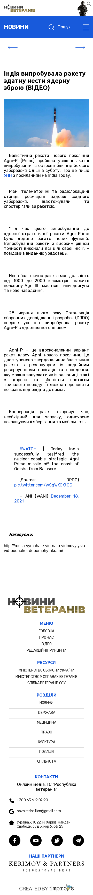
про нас (46, 637)
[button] (89, 5)
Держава (46, 712)
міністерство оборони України (46, 670)
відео (47, 644)
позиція (46, 751)
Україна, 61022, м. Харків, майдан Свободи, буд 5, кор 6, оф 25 (44, 824)
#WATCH (27, 448)
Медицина (46, 722)
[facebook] (14, 841)
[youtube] (36, 841)
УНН (8, 175)
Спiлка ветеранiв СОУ (46, 683)
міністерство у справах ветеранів (47, 677)
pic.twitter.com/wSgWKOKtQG (43, 485)
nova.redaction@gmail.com (39, 811)
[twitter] (57, 841)
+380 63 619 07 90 (32, 800)
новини (16, 26)
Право (46, 732)
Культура (46, 742)
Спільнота (46, 761)
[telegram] (78, 841)
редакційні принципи (46, 650)
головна (46, 631)
